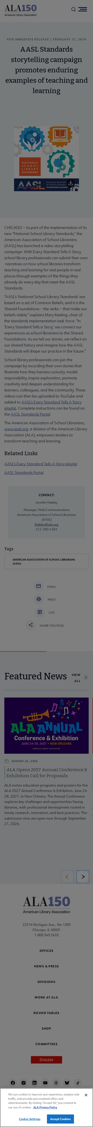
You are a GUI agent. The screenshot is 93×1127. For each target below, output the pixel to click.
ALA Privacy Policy (45, 1107)
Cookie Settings (29, 1119)
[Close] (86, 1095)
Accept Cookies (60, 1119)
